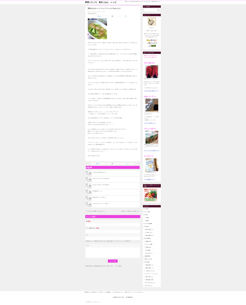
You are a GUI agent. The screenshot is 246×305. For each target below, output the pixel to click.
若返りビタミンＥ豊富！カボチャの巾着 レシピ (130, 211)
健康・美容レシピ (149, 267)
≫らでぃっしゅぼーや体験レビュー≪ (151, 150)
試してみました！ (149, 253)
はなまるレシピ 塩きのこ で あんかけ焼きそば (101, 184)
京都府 (147, 217)
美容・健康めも (148, 238)
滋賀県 (147, 220)
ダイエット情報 (149, 244)
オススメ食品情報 (148, 223)
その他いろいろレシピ (150, 270)
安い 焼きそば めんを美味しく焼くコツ (100, 172)
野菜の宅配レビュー (150, 235)
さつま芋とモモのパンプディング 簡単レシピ (101, 203)
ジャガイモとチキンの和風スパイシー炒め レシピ (95, 211)
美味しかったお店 (148, 259)
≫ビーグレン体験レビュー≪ (150, 122)
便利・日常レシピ (149, 276)
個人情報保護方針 (129, 297)
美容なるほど (148, 247)
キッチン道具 (147, 211)
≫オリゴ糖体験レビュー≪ (149, 179)
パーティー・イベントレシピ (152, 273)
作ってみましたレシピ (92, 13)
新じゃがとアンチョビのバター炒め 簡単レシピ (101, 178)
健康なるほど (148, 241)
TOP (94, 292)
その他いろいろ (149, 232)
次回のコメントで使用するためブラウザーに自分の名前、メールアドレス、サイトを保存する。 (108, 241)
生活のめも (147, 226)
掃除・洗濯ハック (149, 229)
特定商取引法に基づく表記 (118, 297)
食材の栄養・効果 (149, 279)
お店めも (146, 214)
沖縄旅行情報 (147, 256)
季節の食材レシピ (149, 264)
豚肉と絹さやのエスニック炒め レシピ (99, 197)
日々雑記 (146, 208)
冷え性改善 (148, 250)
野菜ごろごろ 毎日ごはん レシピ (101, 2)
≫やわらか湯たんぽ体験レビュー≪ (151, 90)
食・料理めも (147, 261)
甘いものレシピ (149, 285)
